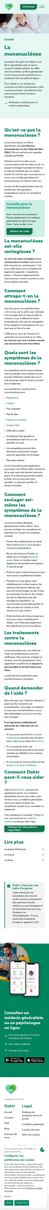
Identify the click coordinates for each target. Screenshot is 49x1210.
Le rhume (9, 855)
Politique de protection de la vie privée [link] (32, 1115)
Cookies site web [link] (30, 1130)
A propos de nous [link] (10, 1136)
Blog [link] (6, 1129)
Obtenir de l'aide (19, 231)
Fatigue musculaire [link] (16, 420)
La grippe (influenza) (15, 849)
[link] (8, 6)
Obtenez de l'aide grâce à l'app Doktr (22, 828)
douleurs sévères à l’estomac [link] (21, 765)
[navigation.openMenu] (42, 7)
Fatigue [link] (10, 403)
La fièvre (8, 860)
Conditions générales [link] (33, 1124)
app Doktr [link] (19, 790)
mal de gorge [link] (13, 738)
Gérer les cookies (31, 1135)
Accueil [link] (8, 1112)
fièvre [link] (16, 398)
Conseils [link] (9, 39)
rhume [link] (40, 741)
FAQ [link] (6, 1123)
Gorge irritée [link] (13, 425)
